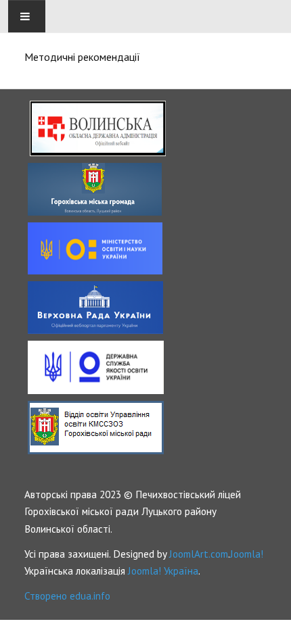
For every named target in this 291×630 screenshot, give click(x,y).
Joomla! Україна (163, 570)
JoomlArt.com (198, 553)
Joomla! (246, 553)
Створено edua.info (67, 595)
